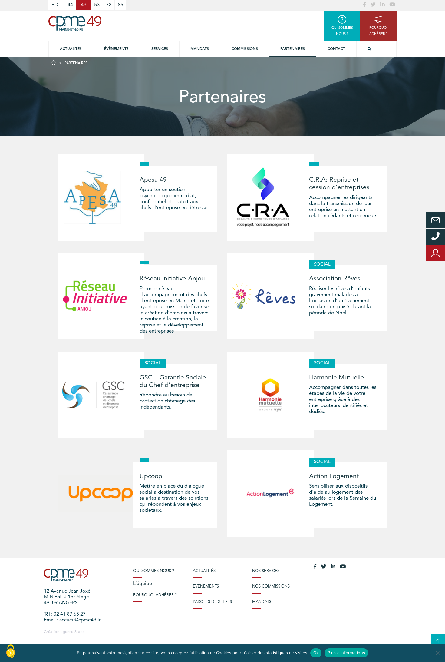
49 (83, 5)
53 (97, 5)
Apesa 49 (153, 180)
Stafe (79, 632)
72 (108, 5)
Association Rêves (334, 279)
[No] (437, 653)
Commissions (245, 49)
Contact (336, 49)
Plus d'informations (346, 652)
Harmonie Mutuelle (336, 378)
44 (70, 5)
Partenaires (292, 49)
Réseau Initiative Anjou (172, 279)
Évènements (116, 49)
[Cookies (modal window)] (10, 651)
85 (120, 5)
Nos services (265, 571)
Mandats (199, 49)
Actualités (71, 49)
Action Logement (334, 476)
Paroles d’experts (212, 602)
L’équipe (142, 583)
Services (159, 49)
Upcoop (151, 476)
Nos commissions (271, 586)
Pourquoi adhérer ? (155, 595)
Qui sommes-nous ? (153, 571)
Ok (316, 652)
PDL (56, 5)
